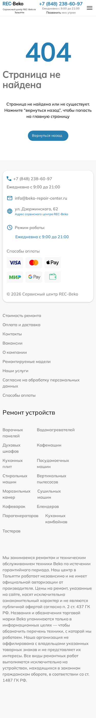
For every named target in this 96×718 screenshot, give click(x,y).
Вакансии (13, 343)
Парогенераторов (20, 515)
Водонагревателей (56, 429)
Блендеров (48, 506)
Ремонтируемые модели (27, 361)
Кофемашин (49, 445)
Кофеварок (14, 506)
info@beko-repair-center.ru (41, 198)
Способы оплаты (19, 395)
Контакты (12, 333)
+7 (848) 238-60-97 (61, 4)
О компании (15, 352)
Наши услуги (15, 370)
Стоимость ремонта (22, 315)
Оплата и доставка (21, 324)
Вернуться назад (47, 135)
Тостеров (11, 530)
